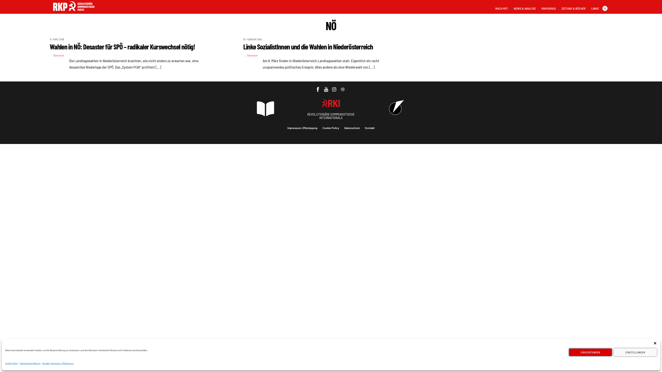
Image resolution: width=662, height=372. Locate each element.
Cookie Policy (331, 128)
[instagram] (334, 88)
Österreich (58, 55)
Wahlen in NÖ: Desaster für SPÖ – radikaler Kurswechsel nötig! (122, 46)
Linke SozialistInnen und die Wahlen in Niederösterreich (308, 46)
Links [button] (595, 8)
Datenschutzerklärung (30, 363)
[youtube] (326, 88)
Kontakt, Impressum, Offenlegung (58, 363)
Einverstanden (590, 352)
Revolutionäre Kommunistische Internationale (331, 116)
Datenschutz (352, 128)
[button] (655, 343)
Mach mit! (501, 8)
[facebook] (318, 88)
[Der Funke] (74, 12)
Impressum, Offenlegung (302, 128)
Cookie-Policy (11, 363)
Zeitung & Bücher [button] (573, 8)
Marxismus (548, 8)
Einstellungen (635, 352)
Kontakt (370, 128)
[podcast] (343, 88)
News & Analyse (525, 8)
